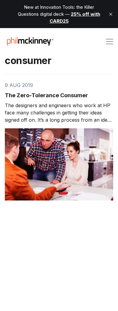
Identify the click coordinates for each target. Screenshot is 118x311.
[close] (111, 14)
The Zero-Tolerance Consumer (46, 95)
